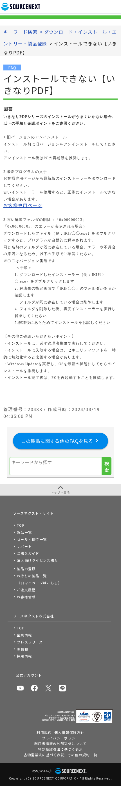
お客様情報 (26, 596)
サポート (24, 546)
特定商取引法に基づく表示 (60, 749)
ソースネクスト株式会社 (33, 615)
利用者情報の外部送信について (60, 743)
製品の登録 (26, 568)
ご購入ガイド (28, 553)
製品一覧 (24, 532)
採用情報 (24, 656)
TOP (21, 525)
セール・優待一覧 (32, 539)
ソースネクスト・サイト (33, 513)
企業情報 (24, 635)
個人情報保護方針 (69, 732)
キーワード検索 (20, 31)
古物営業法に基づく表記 (44, 754)
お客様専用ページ (22, 205)
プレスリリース (30, 642)
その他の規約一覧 (82, 754)
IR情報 (22, 649)
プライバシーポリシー (60, 737)
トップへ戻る (60, 492)
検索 (106, 466)
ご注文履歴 (26, 589)
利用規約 (44, 732)
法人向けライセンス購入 (37, 560)
